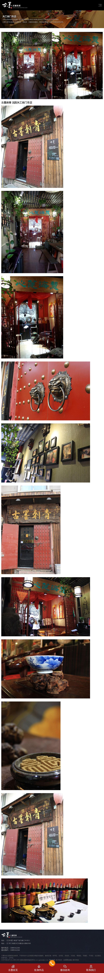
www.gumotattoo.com (41, 960)
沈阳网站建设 (67, 960)
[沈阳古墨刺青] (15, 5)
